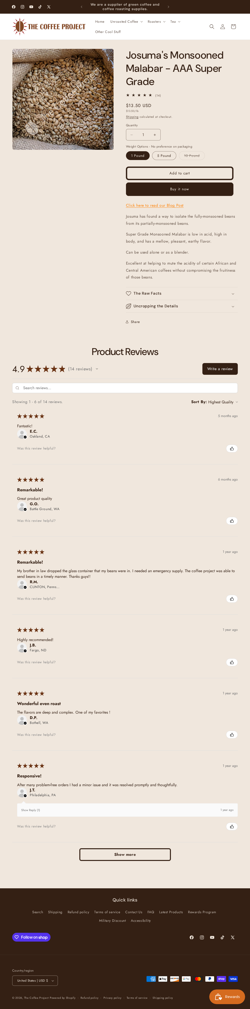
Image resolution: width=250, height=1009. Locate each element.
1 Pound (138, 155)
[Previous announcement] (81, 6)
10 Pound (194, 156)
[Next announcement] (168, 6)
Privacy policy (113, 998)
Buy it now (179, 189)
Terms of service (107, 912)
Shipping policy (163, 998)
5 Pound (164, 155)
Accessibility (141, 920)
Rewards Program (202, 912)
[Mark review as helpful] (232, 448)
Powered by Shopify (63, 998)
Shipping (132, 117)
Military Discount (112, 920)
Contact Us (133, 912)
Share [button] (135, 321)
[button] (126, 21)
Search (37, 912)
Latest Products (171, 912)
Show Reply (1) (30, 810)
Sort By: (199, 402)
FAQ (150, 912)
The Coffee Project (36, 998)
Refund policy (78, 912)
